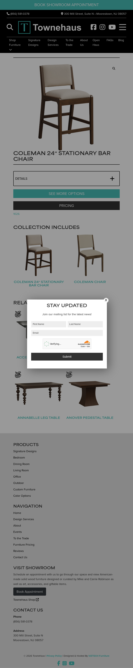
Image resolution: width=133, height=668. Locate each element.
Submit (67, 356)
